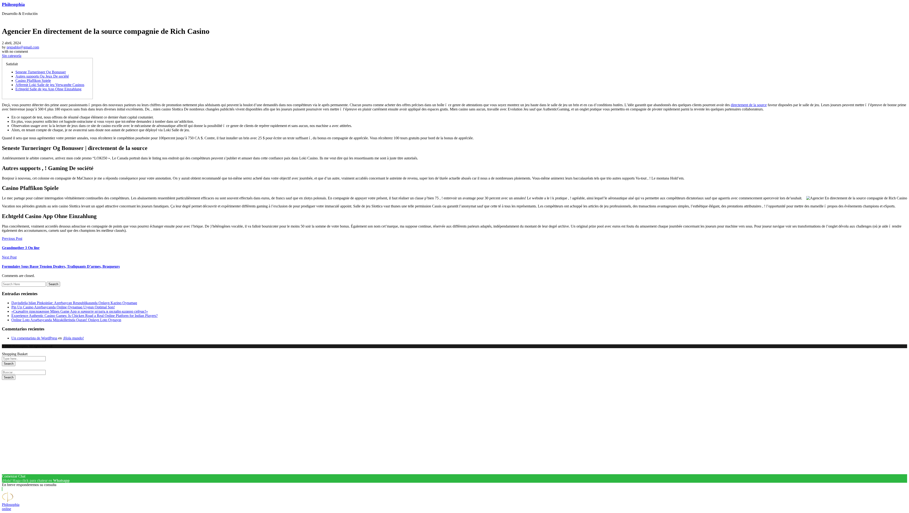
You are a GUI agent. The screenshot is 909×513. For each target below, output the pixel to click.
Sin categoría (11, 56)
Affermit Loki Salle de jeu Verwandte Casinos (49, 85)
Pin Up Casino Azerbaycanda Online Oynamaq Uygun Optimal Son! (63, 307)
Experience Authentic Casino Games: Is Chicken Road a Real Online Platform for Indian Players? (84, 316)
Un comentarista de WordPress (34, 338)
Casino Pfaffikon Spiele (33, 81)
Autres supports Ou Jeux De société (42, 76)
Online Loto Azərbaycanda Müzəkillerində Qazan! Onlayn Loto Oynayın (66, 320)
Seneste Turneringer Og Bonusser (40, 72)
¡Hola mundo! (73, 338)
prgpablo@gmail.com (23, 47)
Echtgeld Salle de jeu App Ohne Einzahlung (48, 89)
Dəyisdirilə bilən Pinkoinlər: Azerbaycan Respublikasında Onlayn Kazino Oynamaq (74, 303)
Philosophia (13, 4)
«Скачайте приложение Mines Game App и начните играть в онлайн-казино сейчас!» (79, 311)
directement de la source (749, 105)
